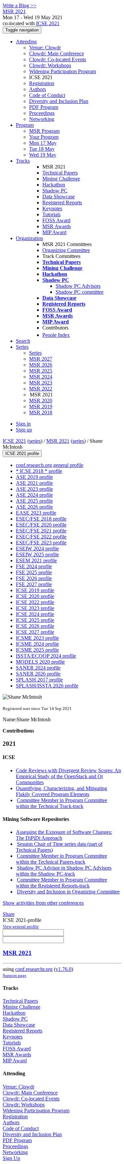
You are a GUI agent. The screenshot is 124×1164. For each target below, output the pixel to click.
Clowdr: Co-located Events (57, 59)
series (35, 441)
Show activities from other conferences (43, 903)
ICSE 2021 (48, 23)
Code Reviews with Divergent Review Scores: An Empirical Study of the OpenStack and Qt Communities (68, 776)
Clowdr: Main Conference (56, 53)
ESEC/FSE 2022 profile (41, 536)
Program (25, 125)
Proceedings (42, 113)
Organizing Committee (66, 250)
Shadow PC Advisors (78, 286)
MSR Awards (56, 226)
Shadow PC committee (79, 292)
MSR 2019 (40, 406)
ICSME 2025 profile (37, 650)
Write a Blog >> (19, 5)
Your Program (44, 137)
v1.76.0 (63, 969)
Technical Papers (60, 173)
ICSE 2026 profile (35, 626)
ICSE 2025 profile (35, 620)
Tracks (23, 161)
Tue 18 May (42, 149)
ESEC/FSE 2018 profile (41, 519)
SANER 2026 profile (38, 674)
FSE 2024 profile (34, 566)
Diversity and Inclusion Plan (58, 101)
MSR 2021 (57, 441)
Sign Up (11, 1158)
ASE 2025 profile (34, 501)
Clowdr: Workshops (50, 65)
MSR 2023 (40, 382)
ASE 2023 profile (34, 489)
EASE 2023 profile (36, 513)
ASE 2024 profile (34, 495)
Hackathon (53, 184)
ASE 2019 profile (34, 477)
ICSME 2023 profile (37, 638)
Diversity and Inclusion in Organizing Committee (68, 891)
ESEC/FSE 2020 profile (41, 525)
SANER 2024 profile (38, 668)
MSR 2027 (40, 359)
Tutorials (51, 214)
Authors (37, 89)
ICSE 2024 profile (35, 614)
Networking (41, 119)
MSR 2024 (40, 377)
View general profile (21, 926)
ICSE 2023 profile (35, 608)
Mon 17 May (43, 143)
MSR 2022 (40, 388)
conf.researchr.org (34, 969)
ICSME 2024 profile (37, 644)
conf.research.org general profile (49, 465)
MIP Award (54, 232)
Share (9, 914)
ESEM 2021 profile (36, 560)
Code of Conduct (47, 95)
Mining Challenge (61, 178)
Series (35, 353)
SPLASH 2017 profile (39, 680)
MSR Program (44, 131)
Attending (26, 41)
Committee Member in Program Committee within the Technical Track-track (61, 803)
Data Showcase (58, 196)
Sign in (23, 424)
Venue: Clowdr (45, 47)
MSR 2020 (40, 400)
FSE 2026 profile (34, 578)
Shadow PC (54, 190)
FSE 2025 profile (34, 572)
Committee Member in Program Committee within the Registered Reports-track (61, 882)
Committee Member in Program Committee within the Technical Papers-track (61, 859)
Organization (29, 238)
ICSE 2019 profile (35, 590)
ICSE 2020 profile (35, 596)
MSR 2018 (40, 412)
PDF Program (43, 107)
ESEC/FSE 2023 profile (41, 542)
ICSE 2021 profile (22, 453)
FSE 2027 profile (34, 584)
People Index (56, 335)
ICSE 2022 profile (35, 602)
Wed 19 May (42, 155)
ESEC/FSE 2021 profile (41, 530)
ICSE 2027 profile (35, 632)
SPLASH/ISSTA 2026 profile (47, 685)
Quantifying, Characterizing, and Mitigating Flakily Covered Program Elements (61, 791)
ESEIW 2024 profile (37, 548)
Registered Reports (62, 202)
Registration (41, 83)
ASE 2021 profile (34, 483)
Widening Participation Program (62, 71)
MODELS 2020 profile (40, 662)
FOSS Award (56, 220)
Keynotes (52, 208)
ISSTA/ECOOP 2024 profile (46, 656)
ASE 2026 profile (34, 507)
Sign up (24, 429)
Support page (14, 975)
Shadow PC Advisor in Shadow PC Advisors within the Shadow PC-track (63, 871)
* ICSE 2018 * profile (39, 471)
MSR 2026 (40, 365)
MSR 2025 (40, 371)
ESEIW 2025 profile (37, 554)
